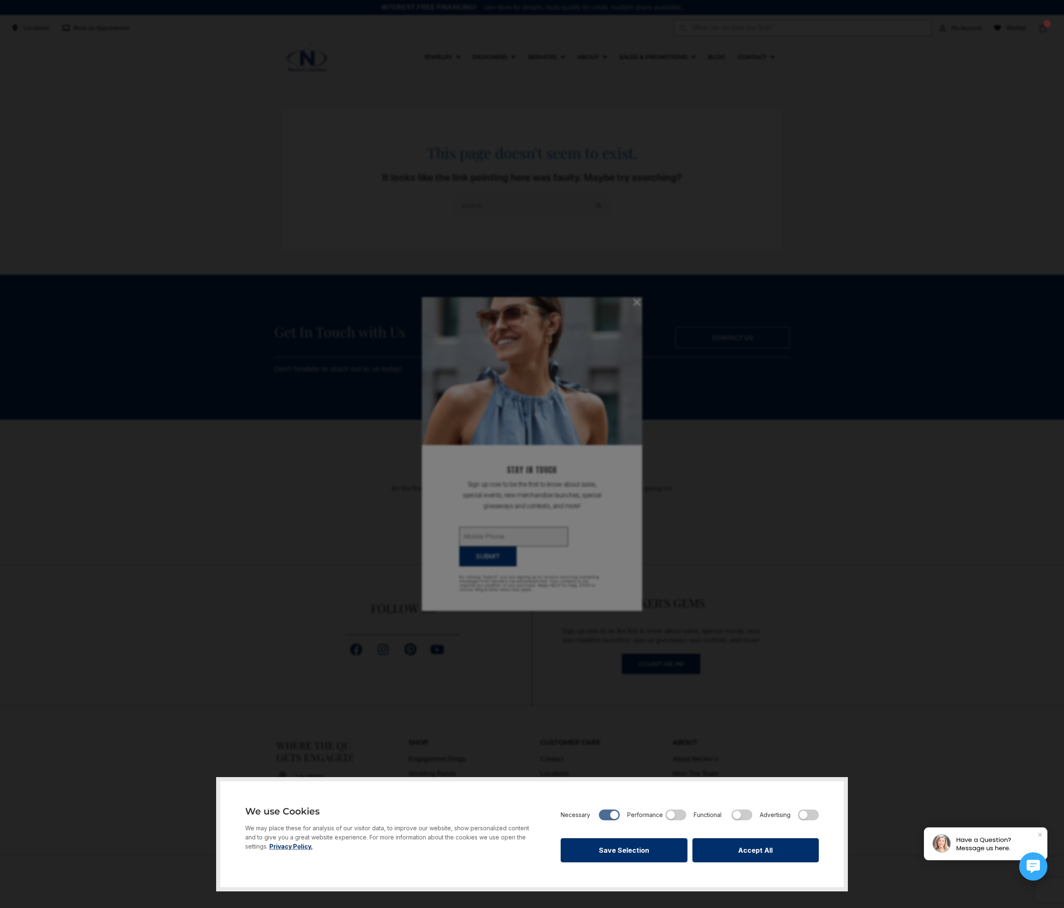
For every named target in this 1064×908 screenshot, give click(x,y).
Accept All (755, 850)
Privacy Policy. (291, 846)
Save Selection (624, 850)
